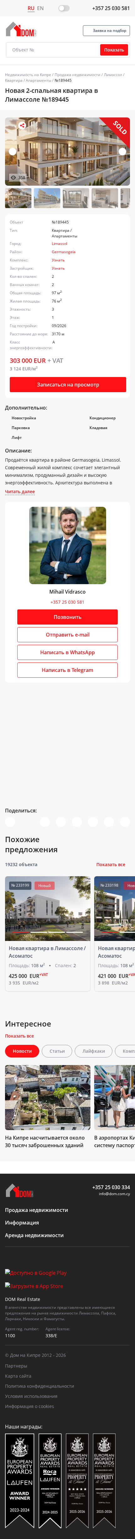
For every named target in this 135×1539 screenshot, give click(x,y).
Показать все (110, 864)
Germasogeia (64, 252)
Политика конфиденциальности (39, 1386)
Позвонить (68, 617)
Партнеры (16, 1366)
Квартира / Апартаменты (28, 80)
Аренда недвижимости (34, 1235)
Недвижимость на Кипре (28, 74)
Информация (22, 1222)
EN (40, 8)
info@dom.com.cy (114, 1193)
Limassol (59, 243)
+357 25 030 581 (111, 8)
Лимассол (113, 74)
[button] (122, 151)
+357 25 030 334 (111, 1187)
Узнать (58, 260)
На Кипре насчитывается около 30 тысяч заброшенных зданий (45, 1141)
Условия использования (31, 1396)
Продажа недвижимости (77, 74)
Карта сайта (18, 1376)
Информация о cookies (29, 1406)
